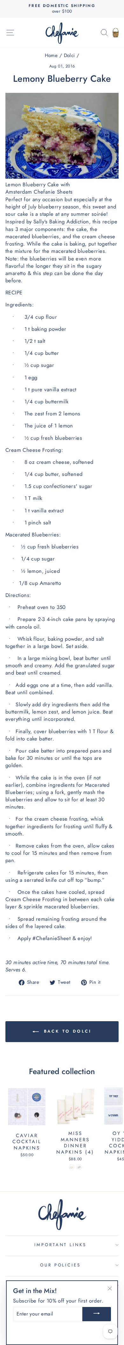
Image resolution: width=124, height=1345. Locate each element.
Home (51, 55)
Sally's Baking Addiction (61, 221)
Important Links (60, 1245)
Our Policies (60, 1265)
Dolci (69, 55)
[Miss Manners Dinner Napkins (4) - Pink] (71, 1167)
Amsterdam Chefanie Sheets (38, 191)
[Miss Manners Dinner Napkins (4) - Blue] (79, 1167)
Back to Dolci (66, 1031)
